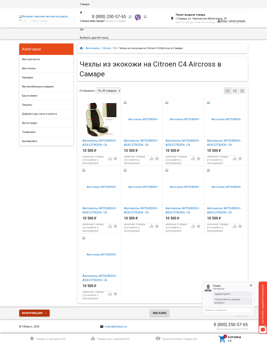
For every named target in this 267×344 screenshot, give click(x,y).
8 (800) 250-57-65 (231, 324)
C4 (115, 48)
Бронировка (29, 141)
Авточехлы (29, 68)
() (47, 338)
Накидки (27, 77)
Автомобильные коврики (38, 86)
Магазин (159, 313)
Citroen (106, 48)
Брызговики (29, 95)
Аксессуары (29, 123)
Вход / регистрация (231, 21)
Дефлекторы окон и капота (39, 113)
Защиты (27, 104)
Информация (32, 313)
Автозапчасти (31, 59)
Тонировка (28, 132)
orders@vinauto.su (113, 326)
